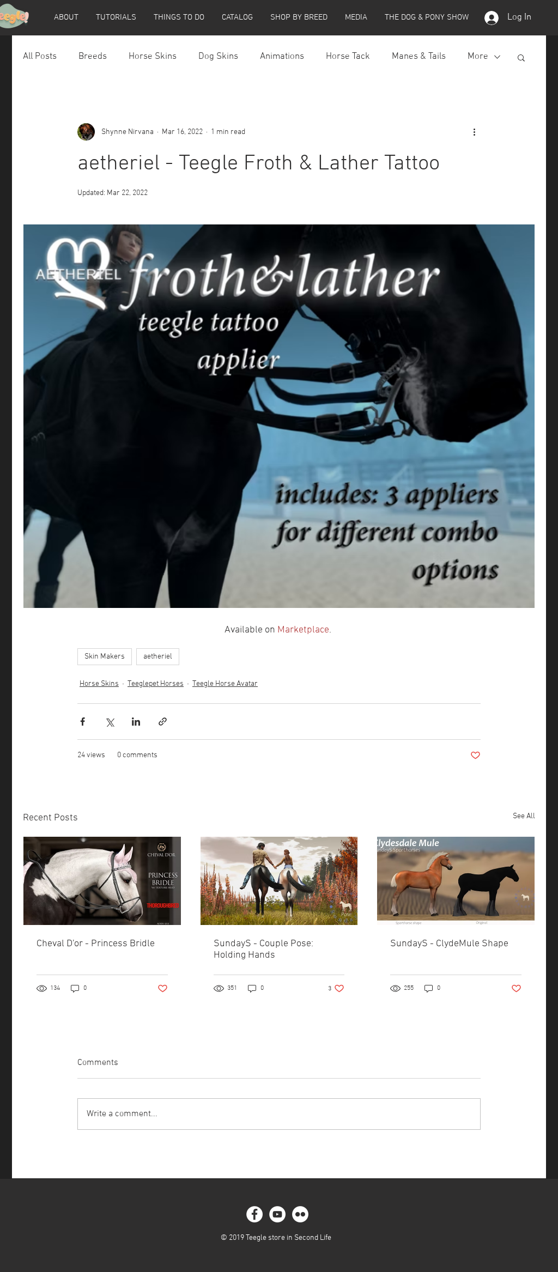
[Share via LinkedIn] (136, 721)
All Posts (40, 56)
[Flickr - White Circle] (300, 1214)
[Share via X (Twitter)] (109, 721)
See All (524, 816)
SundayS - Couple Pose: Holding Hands (263, 949)
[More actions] (474, 131)
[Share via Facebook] (82, 721)
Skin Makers (104, 656)
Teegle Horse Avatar (225, 684)
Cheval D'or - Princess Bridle (96, 944)
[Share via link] (162, 721)
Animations (282, 56)
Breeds (92, 56)
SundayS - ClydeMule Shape (449, 944)
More (478, 56)
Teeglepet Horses (156, 684)
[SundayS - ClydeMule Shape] (456, 881)
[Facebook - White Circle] (254, 1214)
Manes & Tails (419, 56)
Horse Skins (153, 56)
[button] (66, 17)
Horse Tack (348, 56)
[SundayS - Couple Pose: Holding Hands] (279, 881)
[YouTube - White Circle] (277, 1214)
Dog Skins (218, 56)
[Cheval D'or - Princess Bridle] (102, 881)
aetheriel (157, 656)
